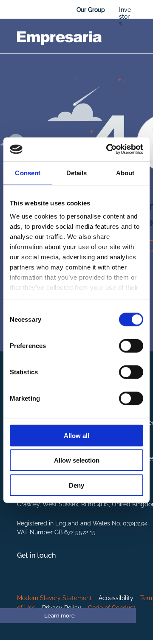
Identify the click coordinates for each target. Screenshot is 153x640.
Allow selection (76, 460)
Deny (76, 484)
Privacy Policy (61, 607)
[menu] (140, 12)
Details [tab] (76, 172)
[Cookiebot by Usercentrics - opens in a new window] (108, 149)
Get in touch (36, 555)
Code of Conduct (112, 607)
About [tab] (125, 172)
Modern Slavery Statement (54, 598)
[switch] (131, 345)
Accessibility (116, 598)
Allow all (76, 435)
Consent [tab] (27, 172)
